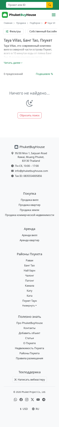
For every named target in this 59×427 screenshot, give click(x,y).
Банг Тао (29, 265)
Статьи (29, 338)
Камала (29, 285)
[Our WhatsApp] (15, 399)
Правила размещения (29, 358)
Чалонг (29, 275)
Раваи (29, 260)
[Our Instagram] (26, 399)
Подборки (35, 22)
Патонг (29, 280)
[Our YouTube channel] (38, 399)
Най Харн (29, 270)
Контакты (29, 328)
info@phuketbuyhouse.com (31, 171)
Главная (8, 22)
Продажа (21, 22)
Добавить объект (29, 333)
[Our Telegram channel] (43, 399)
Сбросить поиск (29, 115)
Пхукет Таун (29, 300)
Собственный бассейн (43, 31)
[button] (29, 305)
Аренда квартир (29, 240)
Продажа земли (29, 210)
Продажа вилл (29, 200)
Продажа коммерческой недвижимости (29, 215)
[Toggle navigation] (53, 15)
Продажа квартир (29, 205)
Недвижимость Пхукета (29, 348)
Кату (29, 290)
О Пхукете (29, 343)
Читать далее (12, 62)
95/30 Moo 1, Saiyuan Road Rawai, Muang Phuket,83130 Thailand (31, 157)
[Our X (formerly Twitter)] (32, 399)
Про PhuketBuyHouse (29, 323)
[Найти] (49, 5)
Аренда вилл (29, 235)
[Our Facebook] (21, 399)
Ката (29, 295)
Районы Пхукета (29, 353)
